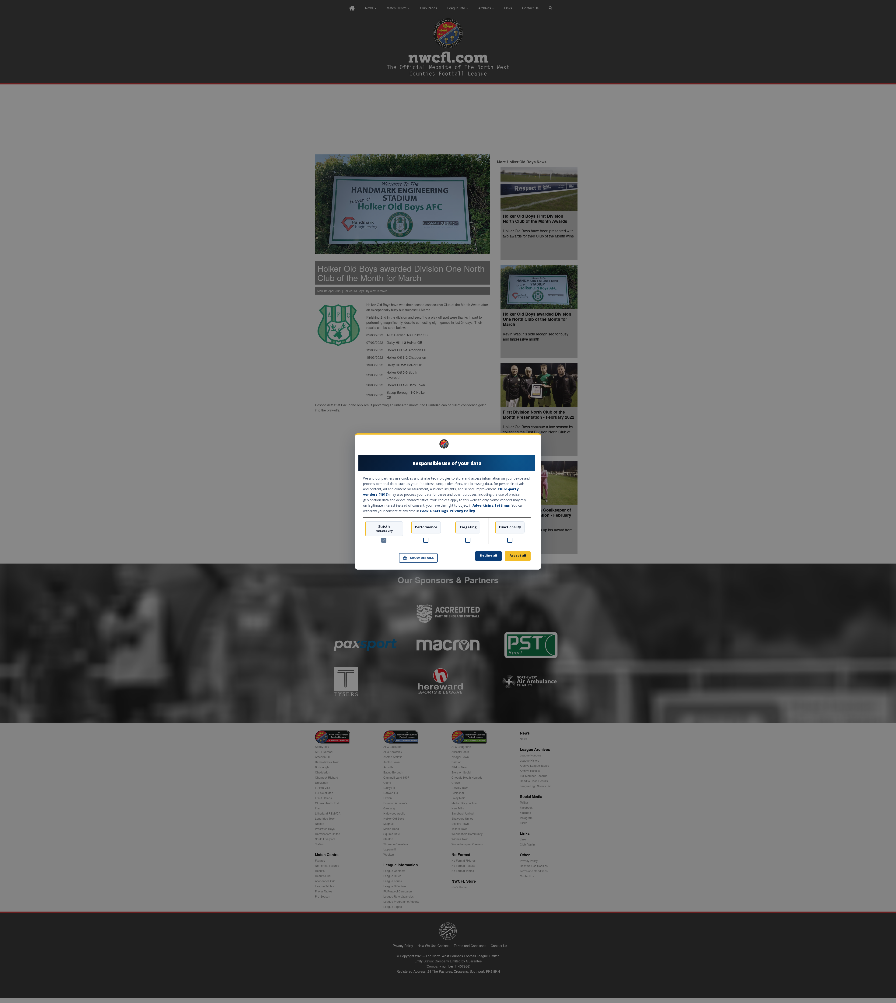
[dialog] (448, 501)
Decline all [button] (488, 556)
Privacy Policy (462, 510)
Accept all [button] (518, 556)
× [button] (529, 445)
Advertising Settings (491, 505)
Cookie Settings (434, 511)
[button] (418, 558)
